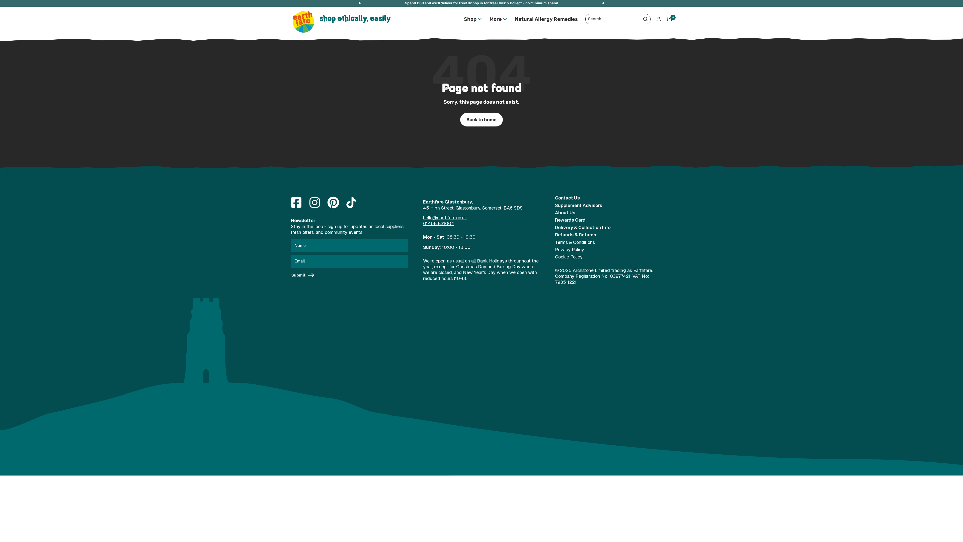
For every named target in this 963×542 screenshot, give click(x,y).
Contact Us (567, 198)
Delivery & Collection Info (583, 227)
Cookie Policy (569, 257)
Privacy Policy (569, 249)
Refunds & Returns (575, 235)
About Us (565, 213)
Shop (470, 19)
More (496, 19)
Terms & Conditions (575, 242)
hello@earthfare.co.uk (445, 218)
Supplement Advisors (578, 205)
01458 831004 (438, 223)
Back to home (481, 119)
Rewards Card (570, 220)
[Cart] (669, 19)
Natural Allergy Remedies (546, 19)
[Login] (659, 19)
